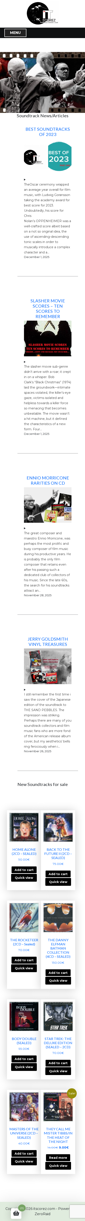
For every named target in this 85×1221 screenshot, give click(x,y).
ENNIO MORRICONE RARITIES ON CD (48, 480)
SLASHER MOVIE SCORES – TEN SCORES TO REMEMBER (48, 308)
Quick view (24, 878)
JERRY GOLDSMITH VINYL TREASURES (48, 641)
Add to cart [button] (24, 870)
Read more (58, 1158)
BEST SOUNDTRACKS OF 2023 (48, 131)
